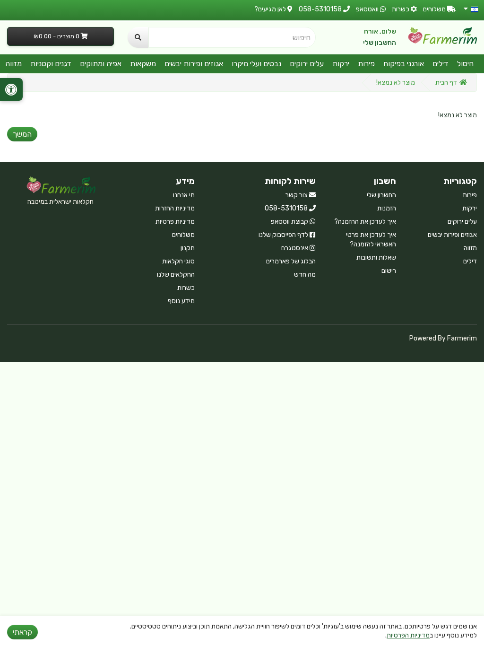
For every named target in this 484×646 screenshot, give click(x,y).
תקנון (188, 248)
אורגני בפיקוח (403, 63)
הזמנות (386, 208)
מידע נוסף (181, 301)
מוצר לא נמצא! (395, 83)
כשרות (186, 288)
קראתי (22, 632)
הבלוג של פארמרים (291, 261)
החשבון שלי (379, 43)
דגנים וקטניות (50, 63)
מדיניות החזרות (175, 208)
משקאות (143, 63)
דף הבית (446, 83)
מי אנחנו (184, 195)
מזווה (13, 63)
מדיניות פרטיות (175, 222)
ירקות (340, 63)
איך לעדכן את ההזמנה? (365, 222)
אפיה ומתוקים (100, 63)
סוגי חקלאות (178, 261)
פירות (366, 63)
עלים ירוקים (307, 63)
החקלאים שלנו (176, 275)
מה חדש (305, 275)
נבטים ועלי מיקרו (256, 63)
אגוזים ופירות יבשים (193, 63)
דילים (440, 63)
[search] (138, 37)
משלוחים (183, 235)
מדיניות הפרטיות (408, 635)
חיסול (465, 63)
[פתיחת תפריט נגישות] (11, 89)
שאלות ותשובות (376, 257)
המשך (22, 134)
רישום (388, 271)
